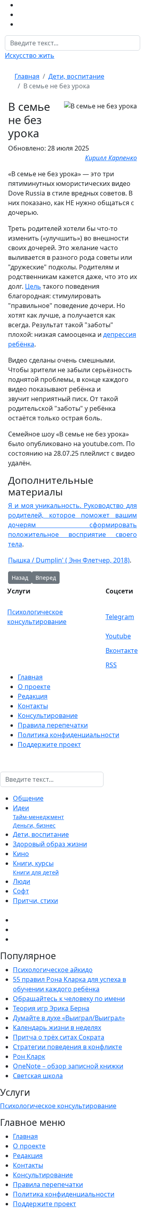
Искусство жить (29, 55)
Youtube (118, 636)
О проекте (34, 686)
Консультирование (48, 715)
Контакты (33, 705)
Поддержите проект (49, 744)
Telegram (120, 616)
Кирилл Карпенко (111, 157)
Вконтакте (122, 650)
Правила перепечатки (53, 725)
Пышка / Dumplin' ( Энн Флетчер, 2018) (69, 560)
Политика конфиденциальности (68, 734)
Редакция (33, 696)
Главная (30, 677)
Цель (33, 286)
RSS (111, 665)
